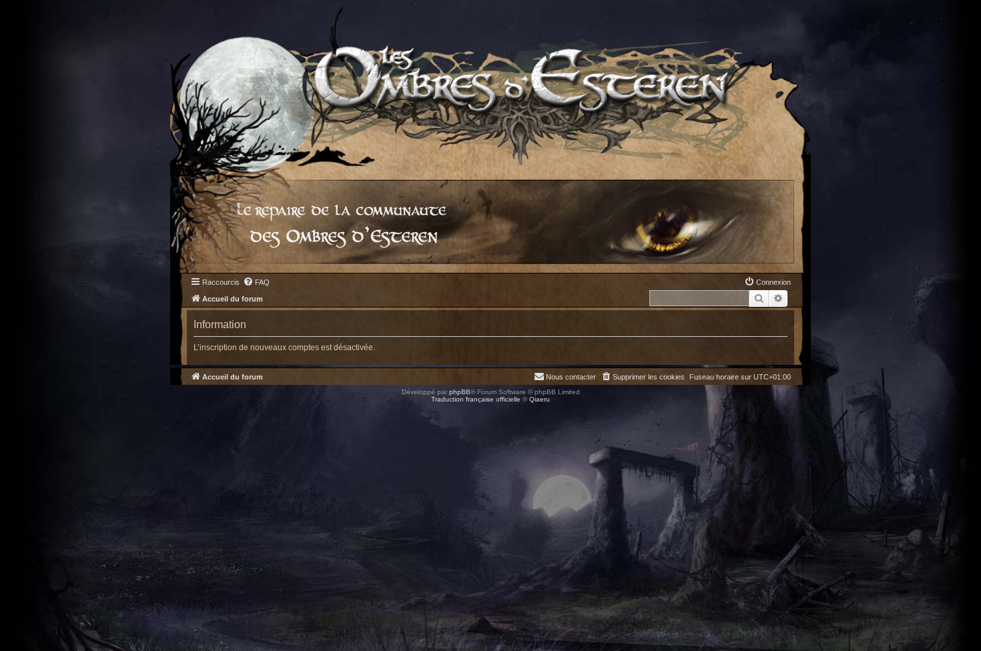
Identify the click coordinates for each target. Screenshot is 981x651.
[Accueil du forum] (490, 83)
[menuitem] (256, 282)
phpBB (459, 392)
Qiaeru (539, 399)
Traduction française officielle (476, 399)
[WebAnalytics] (26, 411)
